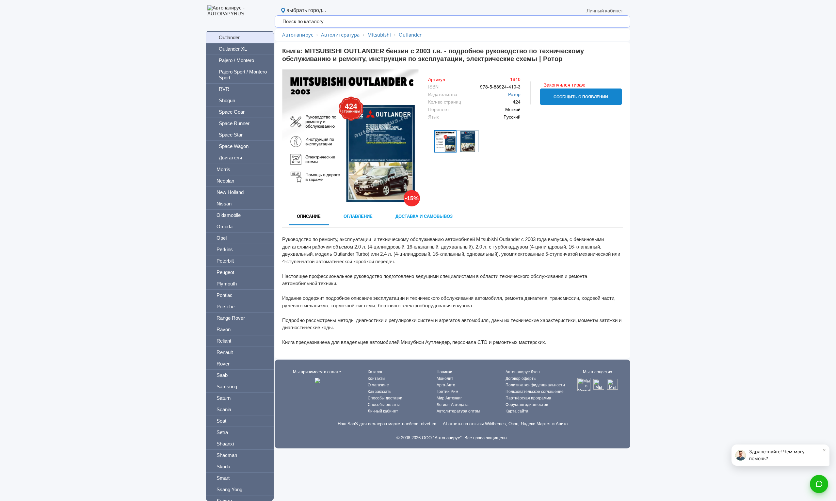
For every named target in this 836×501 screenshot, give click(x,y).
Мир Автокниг (449, 398)
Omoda (225, 226)
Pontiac (225, 295)
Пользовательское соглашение (535, 391)
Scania (224, 409)
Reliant (224, 341)
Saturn (224, 398)
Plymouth (227, 283)
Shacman (227, 455)
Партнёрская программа (528, 398)
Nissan (224, 203)
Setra (222, 432)
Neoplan (225, 181)
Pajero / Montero (236, 60)
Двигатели (230, 157)
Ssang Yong (229, 489)
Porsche (225, 306)
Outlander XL (233, 49)
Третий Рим (447, 391)
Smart (223, 478)
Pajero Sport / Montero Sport (243, 74)
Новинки (444, 372)
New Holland (230, 192)
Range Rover (231, 318)
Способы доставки (385, 398)
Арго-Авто (446, 385)
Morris (223, 169)
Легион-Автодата (453, 404)
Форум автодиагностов (527, 404)
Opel (222, 238)
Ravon (224, 329)
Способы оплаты (384, 404)
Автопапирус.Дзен (523, 372)
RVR (224, 89)
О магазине (378, 385)
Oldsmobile (229, 215)
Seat (221, 421)
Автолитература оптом (458, 411)
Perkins (225, 249)
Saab (222, 375)
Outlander (229, 37)
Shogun (227, 100)
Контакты (376, 378)
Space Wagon (234, 146)
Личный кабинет (605, 10)
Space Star (231, 134)
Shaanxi (225, 443)
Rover (223, 363)
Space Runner (234, 123)
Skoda (223, 466)
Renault (225, 352)
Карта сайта (517, 411)
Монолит (445, 378)
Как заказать (379, 391)
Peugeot (225, 272)
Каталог (375, 372)
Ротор (514, 94)
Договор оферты (521, 378)
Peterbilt (225, 261)
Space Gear (232, 112)
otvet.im (428, 423)
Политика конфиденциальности (535, 385)
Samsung (227, 386)
